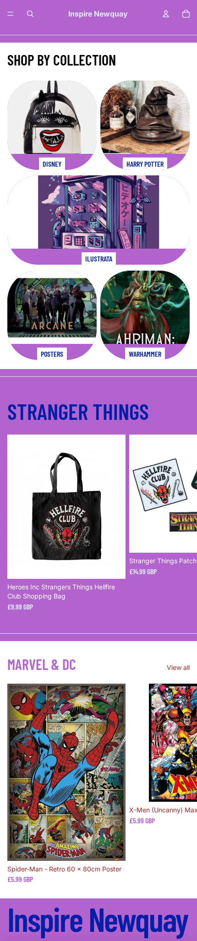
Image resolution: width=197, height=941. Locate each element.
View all (178, 667)
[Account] (166, 14)
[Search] (30, 14)
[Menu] (10, 13)
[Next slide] (180, 522)
